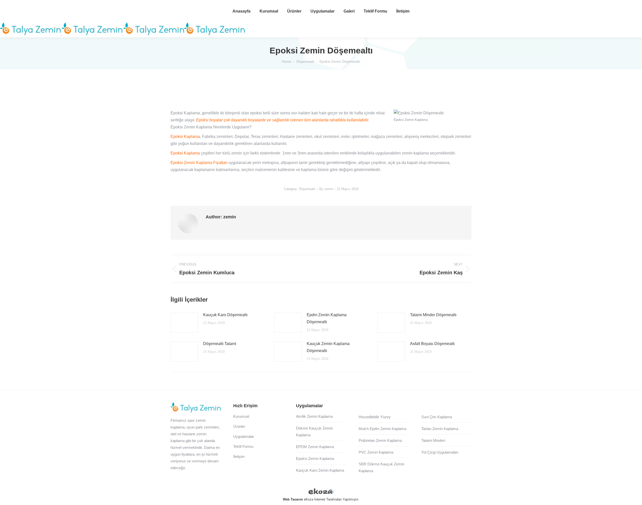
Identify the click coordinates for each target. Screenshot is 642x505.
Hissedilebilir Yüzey (375, 417)
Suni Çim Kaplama (436, 417)
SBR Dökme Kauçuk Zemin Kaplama (381, 467)
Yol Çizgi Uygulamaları (439, 452)
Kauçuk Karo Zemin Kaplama (320, 470)
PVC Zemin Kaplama (376, 452)
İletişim (239, 456)
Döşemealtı (307, 189)
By (326, 189)
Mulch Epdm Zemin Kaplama (382, 429)
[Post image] (184, 323)
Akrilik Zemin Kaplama (314, 416)
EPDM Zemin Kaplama (315, 447)
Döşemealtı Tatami (219, 344)
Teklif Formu (243, 446)
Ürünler (239, 426)
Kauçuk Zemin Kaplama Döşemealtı (328, 347)
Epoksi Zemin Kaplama (315, 458)
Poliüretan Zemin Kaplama (380, 440)
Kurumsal (241, 416)
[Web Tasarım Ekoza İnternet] (321, 492)
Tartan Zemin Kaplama (439, 429)
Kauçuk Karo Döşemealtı (225, 315)
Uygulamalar (243, 436)
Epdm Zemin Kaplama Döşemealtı (327, 318)
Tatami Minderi (433, 440)
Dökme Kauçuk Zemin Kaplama (314, 431)
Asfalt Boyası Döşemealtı (432, 344)
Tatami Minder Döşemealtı (433, 315)
